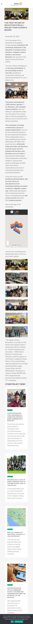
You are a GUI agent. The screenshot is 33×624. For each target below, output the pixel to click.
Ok (12, 621)
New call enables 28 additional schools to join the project (16, 534)
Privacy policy (18, 621)
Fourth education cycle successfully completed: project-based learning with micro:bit (15, 417)
